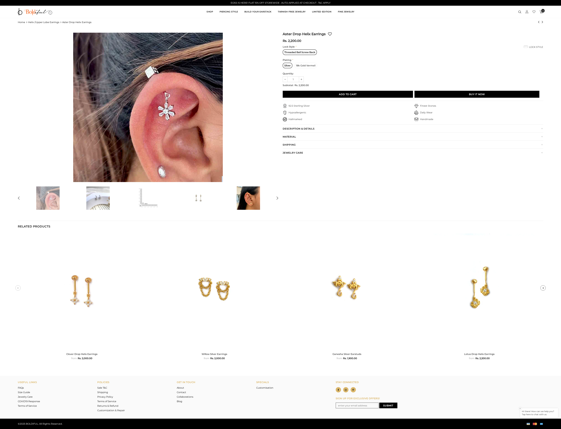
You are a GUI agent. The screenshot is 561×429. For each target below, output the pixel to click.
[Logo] (35, 11)
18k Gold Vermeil (305, 65)
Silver (287, 65)
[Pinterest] (353, 389)
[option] (148, 107)
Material (289, 136)
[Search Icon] (519, 11)
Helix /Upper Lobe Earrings (43, 22)
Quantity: (288, 73)
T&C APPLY (324, 2)
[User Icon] (527, 12)
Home (21, 22)
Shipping (289, 144)
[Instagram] (345, 389)
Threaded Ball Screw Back (299, 52)
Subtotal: (288, 85)
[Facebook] (338, 389)
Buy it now (477, 94)
